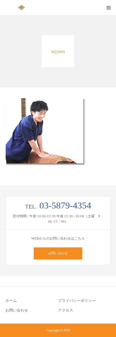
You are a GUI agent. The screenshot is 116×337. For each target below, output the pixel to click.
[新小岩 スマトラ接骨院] (21, 7)
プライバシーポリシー (77, 301)
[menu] (108, 7)
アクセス (65, 310)
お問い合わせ (58, 253)
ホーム (11, 301)
